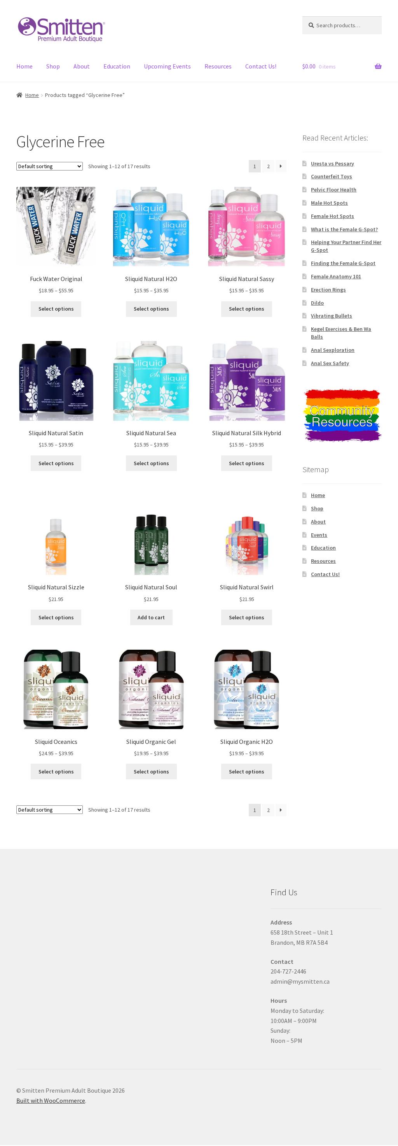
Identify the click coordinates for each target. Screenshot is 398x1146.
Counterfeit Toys (331, 176)
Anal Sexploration (332, 349)
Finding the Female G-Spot (343, 263)
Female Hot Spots (332, 216)
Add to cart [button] (151, 617)
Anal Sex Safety (330, 363)
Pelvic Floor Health (333, 189)
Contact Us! (260, 66)
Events (319, 534)
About (81, 66)
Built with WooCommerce (50, 1100)
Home (24, 66)
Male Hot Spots (329, 202)
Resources (218, 66)
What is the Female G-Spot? (344, 229)
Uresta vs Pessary (332, 163)
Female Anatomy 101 (336, 276)
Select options (56, 308)
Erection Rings (328, 289)
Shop (53, 66)
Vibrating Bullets (331, 315)
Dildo (317, 302)
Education (116, 66)
